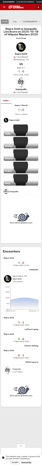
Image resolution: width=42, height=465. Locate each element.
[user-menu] (38, 7)
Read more (26, 462)
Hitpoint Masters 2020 (23, 34)
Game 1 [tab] (6, 101)
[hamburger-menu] (4, 7)
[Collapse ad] (21, 446)
